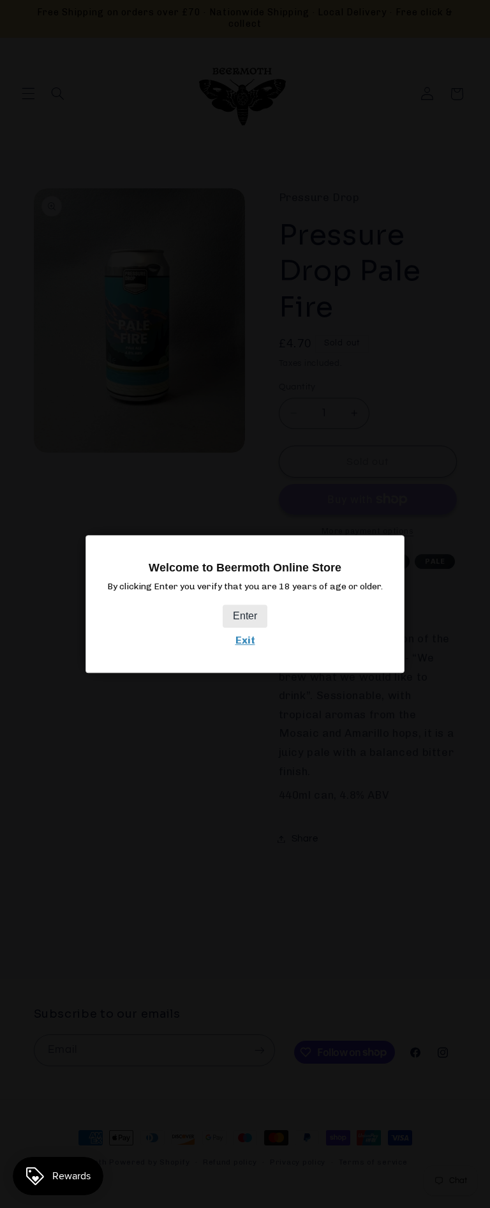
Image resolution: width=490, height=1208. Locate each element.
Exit (245, 641)
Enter (245, 616)
